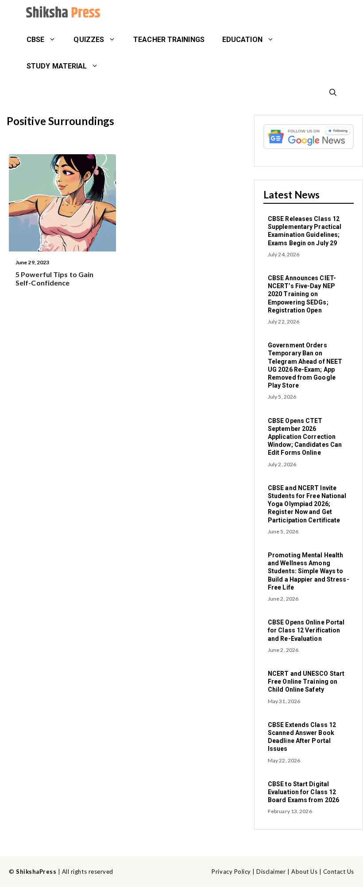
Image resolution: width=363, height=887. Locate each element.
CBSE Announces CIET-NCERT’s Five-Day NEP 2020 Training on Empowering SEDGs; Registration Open (302, 294)
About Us (304, 871)
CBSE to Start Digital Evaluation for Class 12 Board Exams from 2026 (303, 791)
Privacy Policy (231, 871)
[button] (333, 93)
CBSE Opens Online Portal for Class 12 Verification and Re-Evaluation (306, 630)
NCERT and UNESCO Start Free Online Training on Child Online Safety (306, 681)
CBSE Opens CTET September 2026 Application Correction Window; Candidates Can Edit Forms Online (305, 437)
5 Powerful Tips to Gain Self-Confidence (54, 278)
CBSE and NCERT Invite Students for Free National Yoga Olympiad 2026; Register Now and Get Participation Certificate (307, 504)
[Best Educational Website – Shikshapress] (62, 13)
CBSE (35, 39)
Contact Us (338, 871)
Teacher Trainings (169, 39)
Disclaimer (271, 871)
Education (242, 39)
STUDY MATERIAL (57, 66)
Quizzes (88, 39)
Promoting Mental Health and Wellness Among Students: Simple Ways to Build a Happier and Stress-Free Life (308, 571)
